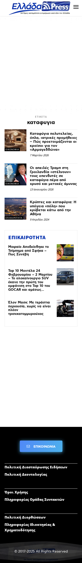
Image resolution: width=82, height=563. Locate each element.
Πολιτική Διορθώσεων (25, 517)
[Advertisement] (41, 64)
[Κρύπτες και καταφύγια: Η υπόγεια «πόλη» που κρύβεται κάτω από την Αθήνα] (15, 209)
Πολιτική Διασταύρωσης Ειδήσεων (36, 467)
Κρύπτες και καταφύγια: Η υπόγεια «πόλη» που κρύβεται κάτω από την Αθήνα (53, 208)
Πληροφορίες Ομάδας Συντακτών (34, 499)
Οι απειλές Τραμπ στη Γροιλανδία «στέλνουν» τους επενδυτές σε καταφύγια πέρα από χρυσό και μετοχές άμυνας (53, 176)
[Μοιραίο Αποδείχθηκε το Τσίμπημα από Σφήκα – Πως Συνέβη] (65, 252)
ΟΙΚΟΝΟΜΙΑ (12, 149)
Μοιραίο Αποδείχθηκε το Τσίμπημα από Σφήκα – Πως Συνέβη (28, 251)
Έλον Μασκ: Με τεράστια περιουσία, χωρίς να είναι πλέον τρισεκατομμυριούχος (29, 308)
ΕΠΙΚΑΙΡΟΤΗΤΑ (13, 217)
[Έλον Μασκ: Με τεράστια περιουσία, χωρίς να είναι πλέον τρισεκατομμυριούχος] (65, 308)
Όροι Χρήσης (16, 492)
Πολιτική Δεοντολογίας (26, 474)
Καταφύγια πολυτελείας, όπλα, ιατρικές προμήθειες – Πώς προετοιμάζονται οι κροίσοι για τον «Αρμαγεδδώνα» (53, 141)
